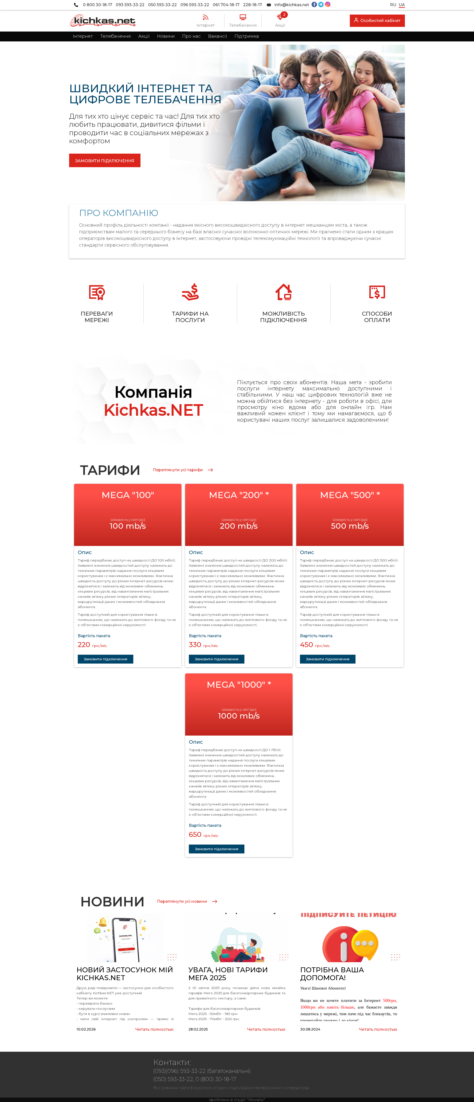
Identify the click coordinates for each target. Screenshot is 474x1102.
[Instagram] (327, 5)
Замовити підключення (104, 161)
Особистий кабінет (380, 20)
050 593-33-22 (162, 5)
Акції (144, 36)
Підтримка (247, 36)
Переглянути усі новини (182, 901)
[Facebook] (314, 5)
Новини (166, 36)
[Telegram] (321, 5)
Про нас (191, 36)
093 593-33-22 (130, 5)
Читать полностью (154, 1029)
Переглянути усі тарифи (178, 470)
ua (402, 4)
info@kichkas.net (292, 5)
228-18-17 (252, 5)
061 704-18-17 (226, 5)
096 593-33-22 (194, 5)
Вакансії (217, 36)
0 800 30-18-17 (97, 5)
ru (393, 4)
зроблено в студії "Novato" (237, 1099)
